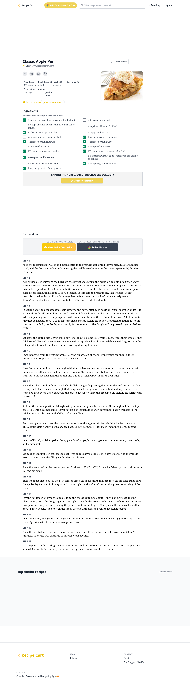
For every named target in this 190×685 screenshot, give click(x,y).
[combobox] (112, 5)
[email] (38, 73)
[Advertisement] (94, 33)
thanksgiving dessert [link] (53, 102)
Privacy (73, 658)
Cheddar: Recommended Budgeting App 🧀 (37, 676)
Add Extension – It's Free (62, 5)
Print (136, 61)
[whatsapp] (45, 73)
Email (126, 658)
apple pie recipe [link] (34, 102)
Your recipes (121, 61)
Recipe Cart (33, 655)
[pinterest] (31, 73)
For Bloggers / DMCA (134, 662)
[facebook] (25, 73)
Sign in (169, 5)
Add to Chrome (99, 247)
